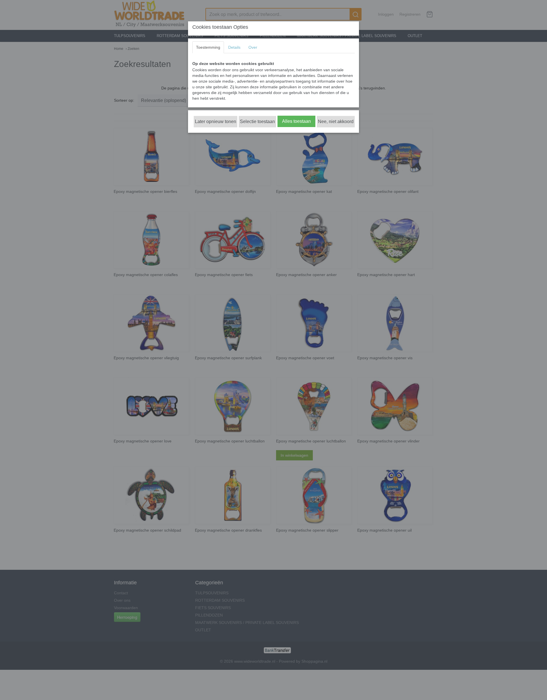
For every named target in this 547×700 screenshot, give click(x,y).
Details (234, 47)
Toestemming (208, 47)
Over (252, 47)
